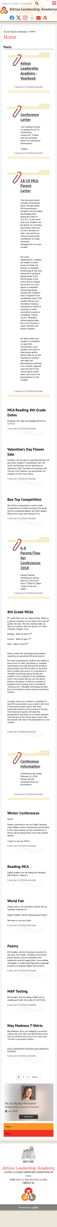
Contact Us (6, 3)
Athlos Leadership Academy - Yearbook (29, 71)
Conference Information (30, 764)
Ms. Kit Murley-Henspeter (15, 31)
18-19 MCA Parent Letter (29, 185)
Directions (28, 1161)
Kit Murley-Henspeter (34, 86)
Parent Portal (26, 3)
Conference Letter (29, 117)
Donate (16, 3)
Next (34, 1077)
